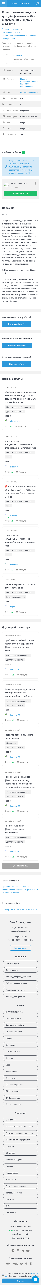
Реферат (9, 1038)
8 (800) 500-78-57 (20, 927)
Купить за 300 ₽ (20, 193)
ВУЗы (8, 1205)
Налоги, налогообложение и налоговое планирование (29, 82)
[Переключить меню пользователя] (3, 3)
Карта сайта (11, 1212)
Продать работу (16, 364)
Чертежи (9, 1058)
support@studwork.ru (20, 931)
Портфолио (14, 1091)
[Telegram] (23, 1250)
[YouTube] (28, 1250)
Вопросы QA (14, 1097)
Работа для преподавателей (18, 976)
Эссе (8, 1064)
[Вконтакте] (13, 1250)
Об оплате (10, 1152)
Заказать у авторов (17, 345)
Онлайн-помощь (13, 1051)
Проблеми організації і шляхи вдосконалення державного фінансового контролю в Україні (20, 889)
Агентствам (11, 1179)
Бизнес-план (11, 1071)
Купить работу (15, 324)
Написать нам (20, 948)
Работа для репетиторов (16, 983)
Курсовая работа (13, 1018)
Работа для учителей (15, 989)
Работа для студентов (15, 996)
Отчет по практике (14, 1031)
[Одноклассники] (18, 1250)
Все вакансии (12, 969)
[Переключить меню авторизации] (37, 3)
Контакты (10, 1199)
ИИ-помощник (15, 1104)
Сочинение (10, 1044)
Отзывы (9, 1166)
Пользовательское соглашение (19, 1126)
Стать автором (12, 963)
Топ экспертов (12, 1172)
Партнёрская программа (16, 1186)
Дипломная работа (14, 1011)
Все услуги (10, 1078)
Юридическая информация (18, 1139)
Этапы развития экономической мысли (19, 909)
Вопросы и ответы (14, 1192)
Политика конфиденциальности (20, 1132)
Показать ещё (22, 865)
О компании (11, 1119)
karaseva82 (18, 55)
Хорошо (20, 1281)
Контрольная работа (29, 92)
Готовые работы (16, 1084)
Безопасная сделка (14, 1159)
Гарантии (10, 1146)
